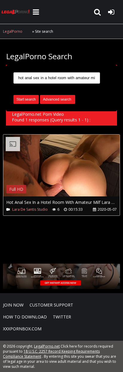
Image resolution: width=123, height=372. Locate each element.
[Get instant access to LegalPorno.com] (61, 287)
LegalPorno (12, 31)
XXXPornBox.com (22, 329)
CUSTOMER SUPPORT (51, 305)
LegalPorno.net (16, 12)
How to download (25, 317)
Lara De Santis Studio (30, 209)
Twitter (62, 317)
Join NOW (13, 305)
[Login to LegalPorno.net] (111, 11)
